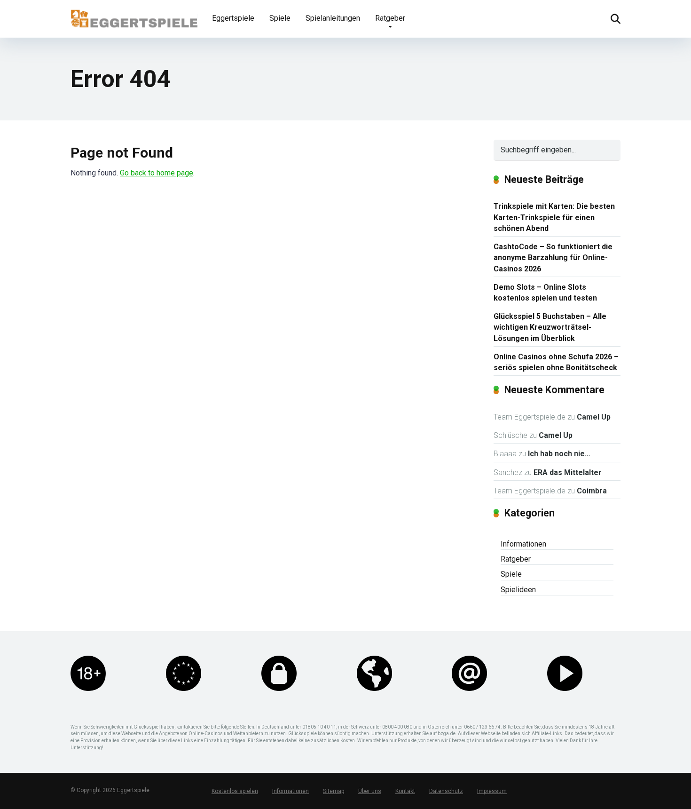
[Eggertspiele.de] (134, 15)
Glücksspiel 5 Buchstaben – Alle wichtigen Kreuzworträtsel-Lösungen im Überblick (550, 327)
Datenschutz (446, 791)
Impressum (492, 791)
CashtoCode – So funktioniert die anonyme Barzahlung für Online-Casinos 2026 (553, 257)
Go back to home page (156, 172)
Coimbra (592, 490)
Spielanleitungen (333, 18)
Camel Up (594, 416)
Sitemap (333, 791)
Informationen (523, 543)
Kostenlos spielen (235, 791)
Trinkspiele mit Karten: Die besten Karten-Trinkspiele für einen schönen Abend (554, 217)
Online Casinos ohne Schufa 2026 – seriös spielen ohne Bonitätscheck (556, 362)
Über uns (369, 791)
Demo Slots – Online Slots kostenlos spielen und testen (545, 292)
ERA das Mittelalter (568, 472)
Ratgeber (390, 18)
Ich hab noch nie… (559, 453)
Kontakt (405, 791)
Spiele (280, 18)
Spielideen (518, 589)
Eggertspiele (233, 18)
